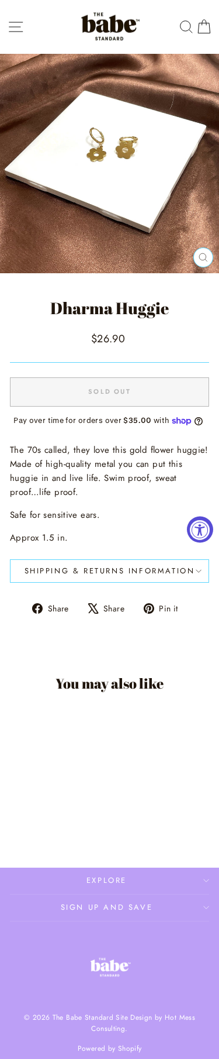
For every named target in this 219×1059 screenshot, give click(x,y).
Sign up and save (107, 907)
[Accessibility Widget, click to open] (200, 530)
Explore (106, 880)
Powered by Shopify (110, 1048)
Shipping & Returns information (110, 570)
